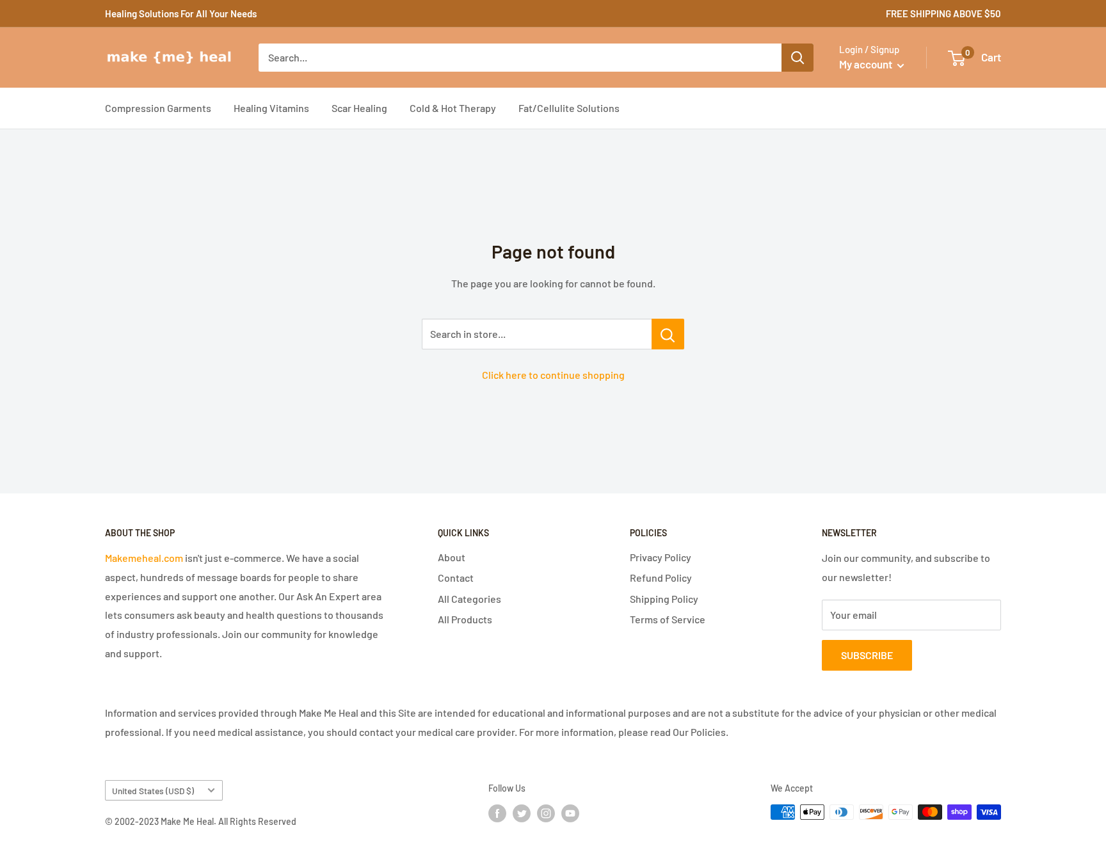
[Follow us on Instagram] (546, 813)
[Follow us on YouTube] (570, 813)
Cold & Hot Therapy (453, 108)
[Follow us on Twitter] (522, 813)
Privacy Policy (660, 557)
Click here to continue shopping (553, 375)
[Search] (797, 58)
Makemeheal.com (144, 558)
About (451, 557)
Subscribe (867, 655)
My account (866, 64)
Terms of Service (667, 619)
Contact (456, 577)
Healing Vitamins (271, 108)
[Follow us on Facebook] (497, 813)
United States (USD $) (153, 790)
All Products (465, 619)
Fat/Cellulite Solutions (569, 108)
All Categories (469, 599)
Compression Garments (158, 108)
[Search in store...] (668, 334)
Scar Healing (359, 108)
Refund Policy (661, 577)
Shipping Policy (664, 599)
